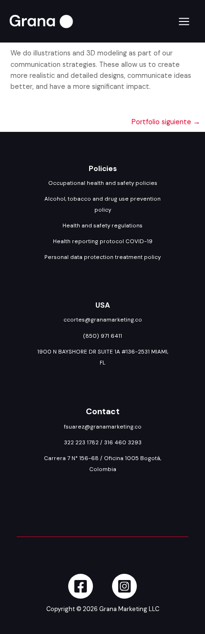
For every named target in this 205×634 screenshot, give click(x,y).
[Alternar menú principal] (184, 21)
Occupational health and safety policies (102, 183)
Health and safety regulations (102, 225)
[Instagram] (124, 586)
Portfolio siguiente (166, 122)
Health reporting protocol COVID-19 (103, 241)
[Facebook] (80, 586)
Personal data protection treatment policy (102, 257)
